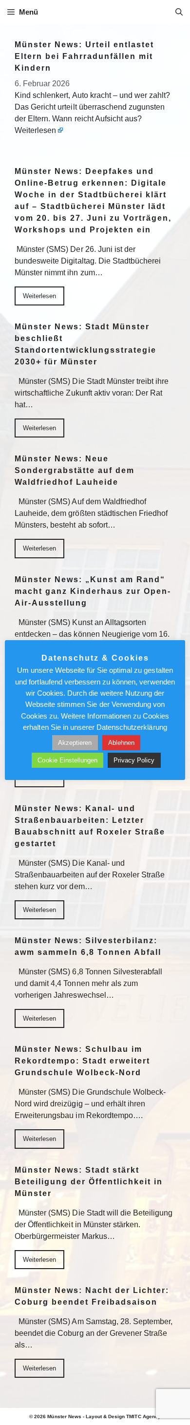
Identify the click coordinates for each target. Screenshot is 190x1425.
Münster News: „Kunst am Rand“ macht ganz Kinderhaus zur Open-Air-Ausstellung (93, 591)
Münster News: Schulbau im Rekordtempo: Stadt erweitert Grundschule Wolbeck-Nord (82, 1061)
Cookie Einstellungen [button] (67, 760)
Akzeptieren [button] (75, 742)
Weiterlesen (35, 130)
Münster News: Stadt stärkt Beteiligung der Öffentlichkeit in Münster (89, 1181)
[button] (179, 12)
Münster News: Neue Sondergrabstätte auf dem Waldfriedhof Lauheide (74, 470)
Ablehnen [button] (121, 742)
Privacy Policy (134, 760)
